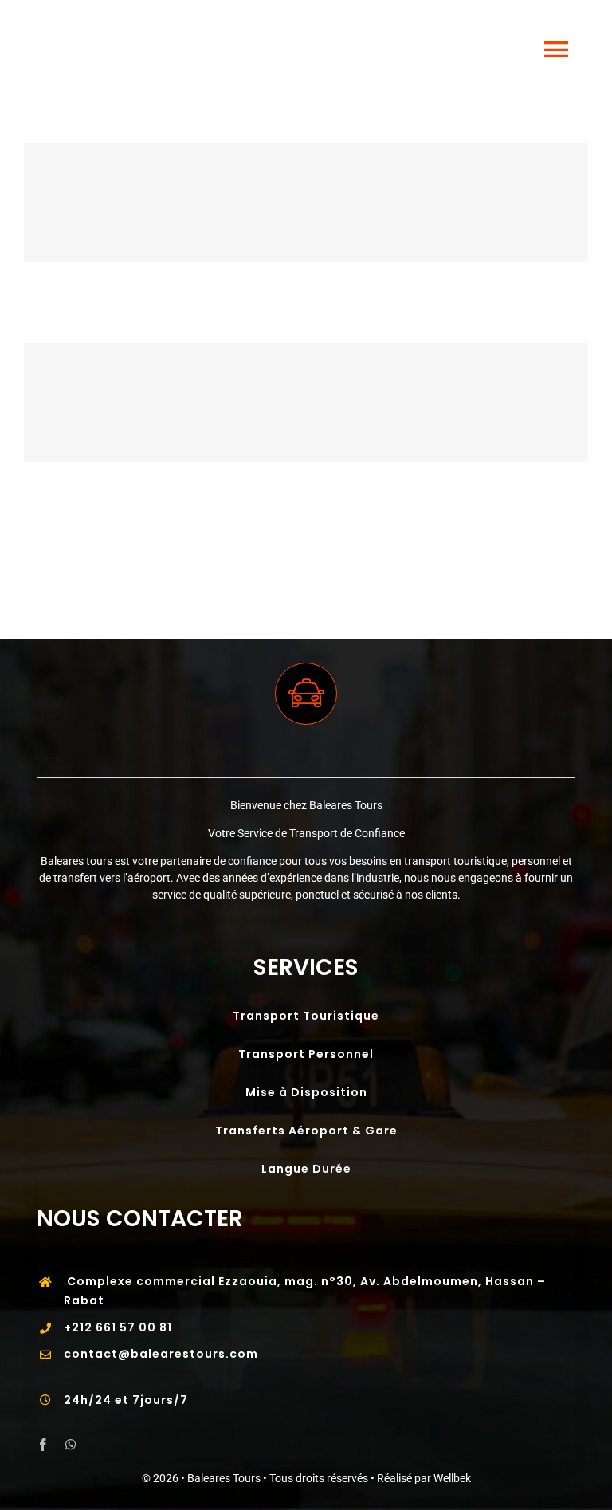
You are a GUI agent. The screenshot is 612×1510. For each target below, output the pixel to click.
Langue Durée (306, 1169)
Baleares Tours (224, 1478)
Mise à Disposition (306, 1092)
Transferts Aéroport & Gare (306, 1130)
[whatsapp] (70, 1444)
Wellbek (452, 1478)
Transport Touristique (306, 1016)
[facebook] (43, 1444)
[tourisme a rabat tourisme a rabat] (306, 202)
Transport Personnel (306, 1054)
